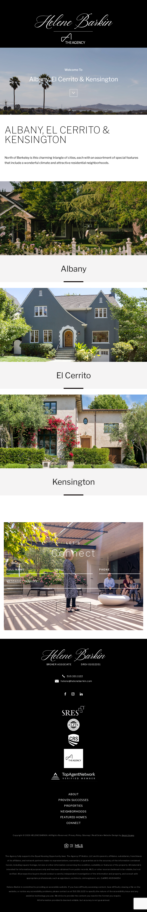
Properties (73, 805)
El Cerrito (73, 338)
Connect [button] (73, 823)
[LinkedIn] (81, 694)
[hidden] (73, 93)
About (73, 794)
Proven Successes (73, 800)
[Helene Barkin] (73, 28)
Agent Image (128, 835)
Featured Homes (73, 817)
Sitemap (86, 835)
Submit (73, 606)
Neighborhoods (73, 811)
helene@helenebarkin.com (76, 681)
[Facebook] (65, 694)
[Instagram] (72, 694)
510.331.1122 (75, 676)
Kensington (73, 445)
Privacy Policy (75, 835)
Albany (73, 231)
